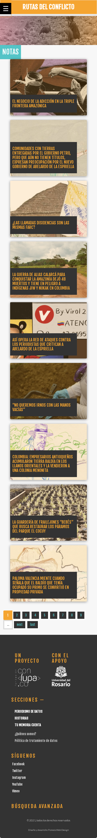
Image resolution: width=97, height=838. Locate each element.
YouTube (17, 784)
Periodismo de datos (28, 711)
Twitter (17, 771)
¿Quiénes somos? (25, 734)
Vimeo (16, 791)
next (20, 624)
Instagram (19, 777)
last (32, 624)
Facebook (18, 764)
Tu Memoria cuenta (28, 725)
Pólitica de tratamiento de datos (36, 741)
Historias (21, 718)
